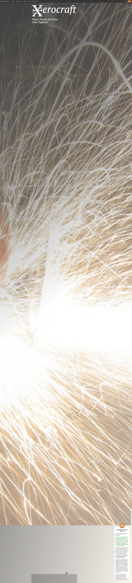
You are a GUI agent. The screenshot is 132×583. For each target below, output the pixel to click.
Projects (28, 1)
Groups (24, 1)
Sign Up (129, 1)
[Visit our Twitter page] (4, 1)
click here (126, 539)
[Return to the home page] (1, 1)
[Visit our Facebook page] (3, 1)
